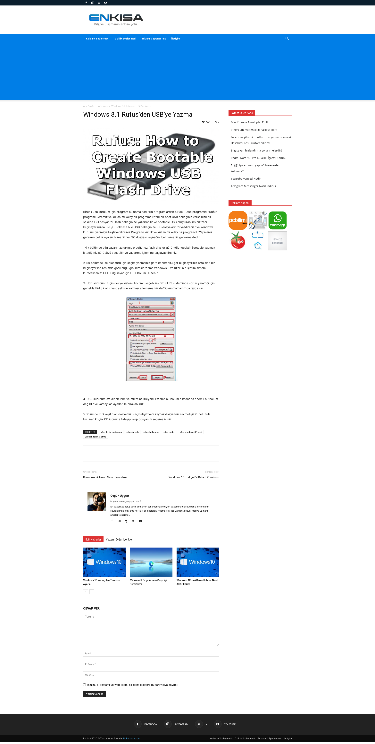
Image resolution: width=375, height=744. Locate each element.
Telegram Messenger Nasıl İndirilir (253, 186)
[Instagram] (93, 2)
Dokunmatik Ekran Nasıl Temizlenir (105, 477)
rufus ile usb (132, 431)
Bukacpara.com (131, 738)
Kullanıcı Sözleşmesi (97, 38)
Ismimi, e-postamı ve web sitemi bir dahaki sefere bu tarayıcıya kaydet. (132, 684)
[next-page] (91, 591)
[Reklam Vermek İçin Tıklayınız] (277, 249)
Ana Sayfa (88, 106)
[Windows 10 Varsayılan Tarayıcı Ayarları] (104, 562)
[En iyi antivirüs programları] (238, 229)
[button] (287, 39)
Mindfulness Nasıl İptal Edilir (250, 122)
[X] (99, 2)
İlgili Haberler (93, 539)
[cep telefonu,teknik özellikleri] (257, 229)
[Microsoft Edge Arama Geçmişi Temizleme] (151, 562)
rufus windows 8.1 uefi (190, 431)
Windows (103, 106)
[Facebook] (86, 2)
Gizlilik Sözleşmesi (125, 38)
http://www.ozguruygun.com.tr (126, 501)
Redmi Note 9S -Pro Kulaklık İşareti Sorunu (259, 158)
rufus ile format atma (111, 431)
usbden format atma (95, 436)
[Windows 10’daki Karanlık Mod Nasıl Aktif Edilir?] (198, 562)
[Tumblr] (127, 521)
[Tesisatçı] (257, 249)
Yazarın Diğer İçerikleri (119, 539)
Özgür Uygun (119, 495)
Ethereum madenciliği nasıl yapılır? (254, 130)
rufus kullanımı (151, 431)
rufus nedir (168, 431)
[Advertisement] (187, 72)
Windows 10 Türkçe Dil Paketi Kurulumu (194, 477)
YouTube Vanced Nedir (246, 178)
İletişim (175, 38)
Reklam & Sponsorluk (153, 38)
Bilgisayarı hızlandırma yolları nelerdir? (256, 150)
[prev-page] (85, 591)
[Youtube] (105, 2)
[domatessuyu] (238, 249)
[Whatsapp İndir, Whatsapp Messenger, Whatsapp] (277, 229)
